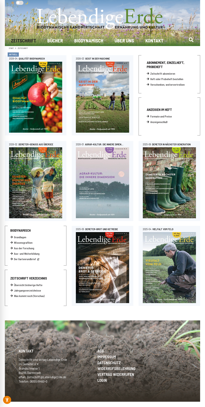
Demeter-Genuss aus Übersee (36, 144)
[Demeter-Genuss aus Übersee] (35, 182)
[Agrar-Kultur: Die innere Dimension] (102, 182)
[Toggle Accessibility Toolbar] (7, 400)
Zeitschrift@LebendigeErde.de (46, 377)
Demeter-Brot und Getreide (101, 229)
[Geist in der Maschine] (102, 97)
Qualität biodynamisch (32, 58)
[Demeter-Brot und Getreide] (102, 267)
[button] (191, 39)
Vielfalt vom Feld (162, 229)
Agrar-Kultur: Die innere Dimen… (104, 144)
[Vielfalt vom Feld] (169, 267)
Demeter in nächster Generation (171, 144)
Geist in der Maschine (97, 58)
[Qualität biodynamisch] (35, 97)
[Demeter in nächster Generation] (169, 182)
